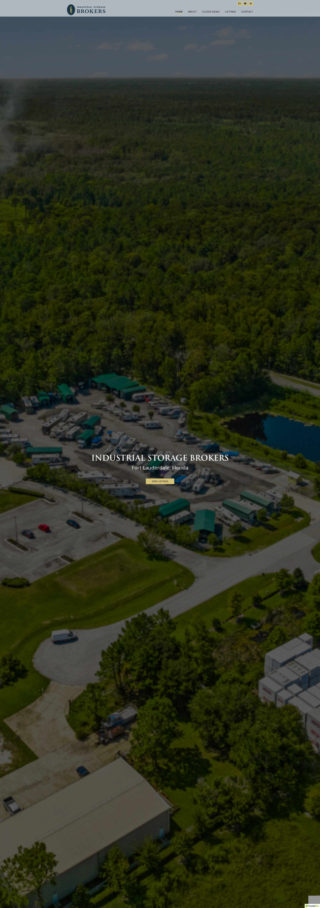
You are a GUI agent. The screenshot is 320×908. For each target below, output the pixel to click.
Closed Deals (211, 11)
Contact (247, 11)
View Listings (160, 481)
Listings (230, 11)
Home (179, 11)
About (192, 11)
